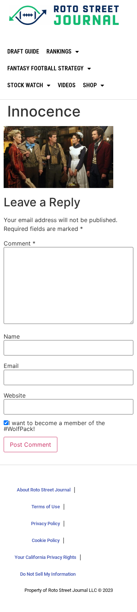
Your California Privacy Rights (45, 557)
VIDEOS (67, 85)
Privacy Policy (45, 523)
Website (15, 395)
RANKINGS (59, 51)
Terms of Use (45, 506)
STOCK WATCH (25, 85)
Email (11, 366)
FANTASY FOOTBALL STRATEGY (45, 68)
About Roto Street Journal (44, 490)
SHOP (90, 85)
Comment (19, 243)
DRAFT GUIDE (23, 51)
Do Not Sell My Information (48, 574)
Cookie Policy (46, 540)
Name (12, 336)
